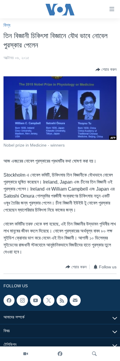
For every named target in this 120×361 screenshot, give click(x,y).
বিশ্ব (6, 25)
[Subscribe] (75, 300)
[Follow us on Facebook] (9, 300)
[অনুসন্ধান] (94, 353)
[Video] (25, 353)
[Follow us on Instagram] (22, 300)
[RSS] (62, 300)
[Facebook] (60, 353)
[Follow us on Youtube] (35, 300)
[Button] (106, 69)
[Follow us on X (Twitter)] (48, 300)
